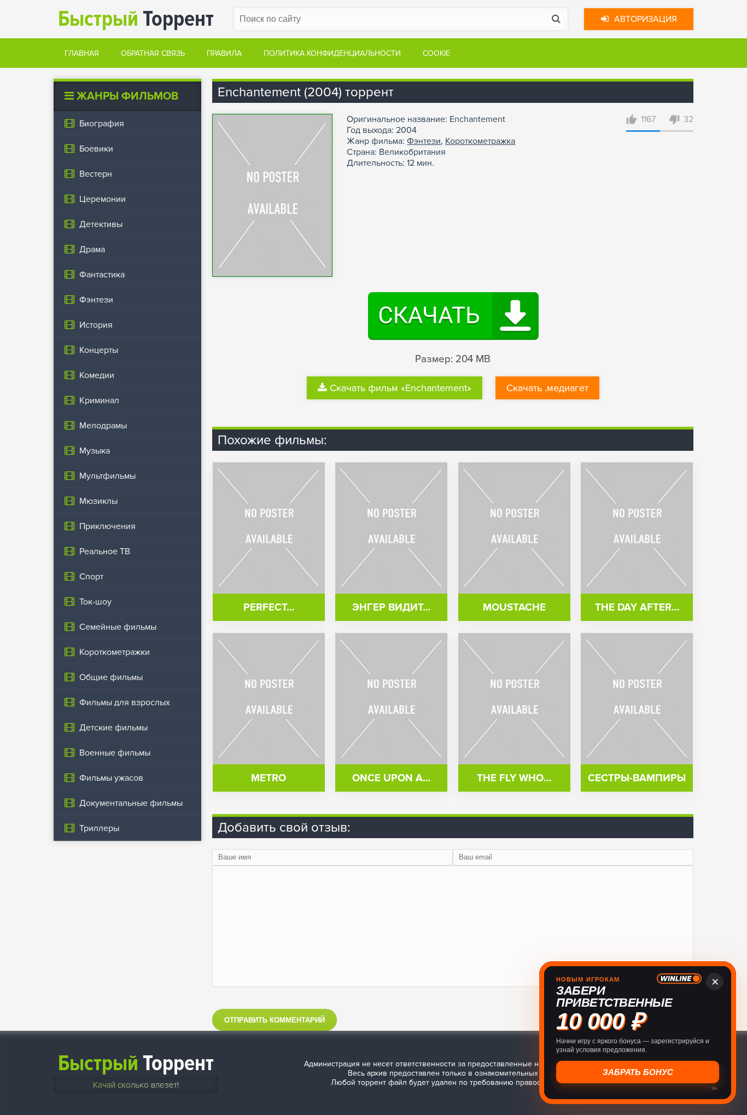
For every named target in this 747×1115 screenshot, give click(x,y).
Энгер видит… (391, 607)
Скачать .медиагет (547, 388)
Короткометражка (480, 141)
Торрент (136, 18)
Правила (224, 53)
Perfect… (268, 607)
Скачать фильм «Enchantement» (400, 388)
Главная (82, 53)
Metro (268, 778)
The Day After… (637, 607)
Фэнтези (424, 141)
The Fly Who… (514, 778)
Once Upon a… (391, 778)
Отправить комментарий (274, 1020)
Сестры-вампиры (637, 778)
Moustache (514, 607)
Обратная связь (153, 53)
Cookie (436, 53)
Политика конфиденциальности (332, 53)
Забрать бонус (638, 1072)
